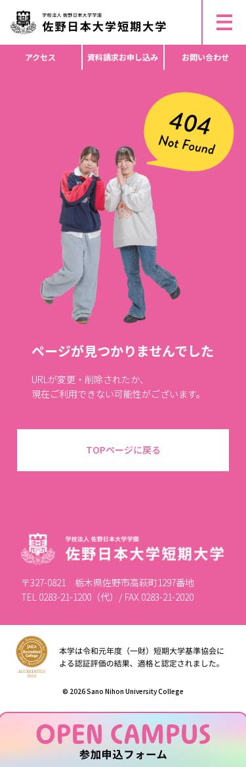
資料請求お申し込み (122, 56)
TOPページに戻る (123, 449)
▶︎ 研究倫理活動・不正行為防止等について (91, 5)
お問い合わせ (205, 56)
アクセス (40, 56)
